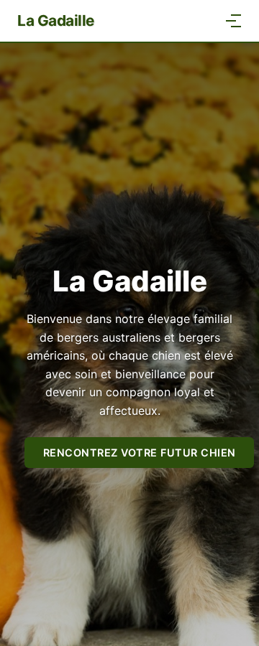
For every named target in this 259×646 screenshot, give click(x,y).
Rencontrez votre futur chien (139, 452)
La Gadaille (55, 20)
